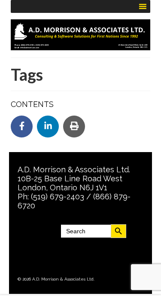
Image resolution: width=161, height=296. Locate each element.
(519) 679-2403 (57, 196)
